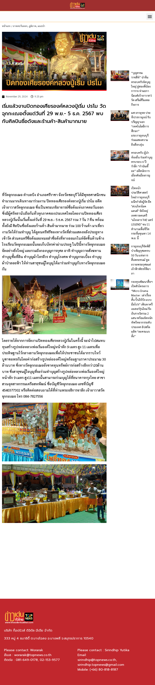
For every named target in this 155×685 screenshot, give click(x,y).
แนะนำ (41, 26)
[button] (149, 16)
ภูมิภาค (32, 26)
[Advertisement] (54, 157)
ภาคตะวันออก (20, 26)
